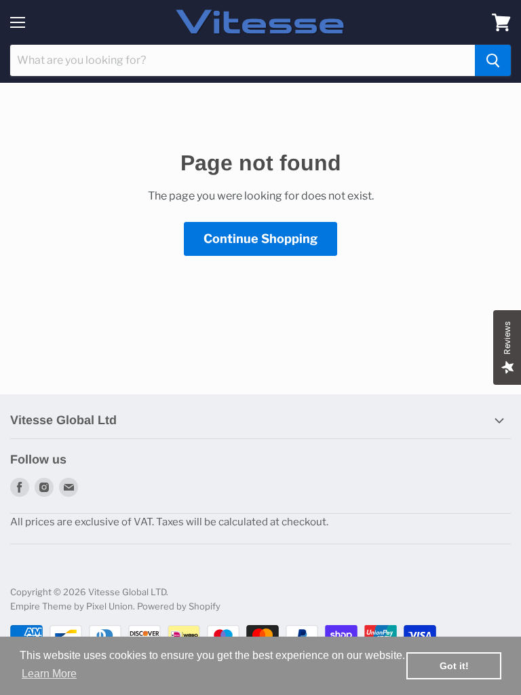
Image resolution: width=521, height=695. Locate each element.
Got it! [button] (454, 665)
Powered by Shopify (178, 606)
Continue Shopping (260, 238)
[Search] (493, 60)
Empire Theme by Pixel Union (71, 606)
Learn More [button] (49, 673)
